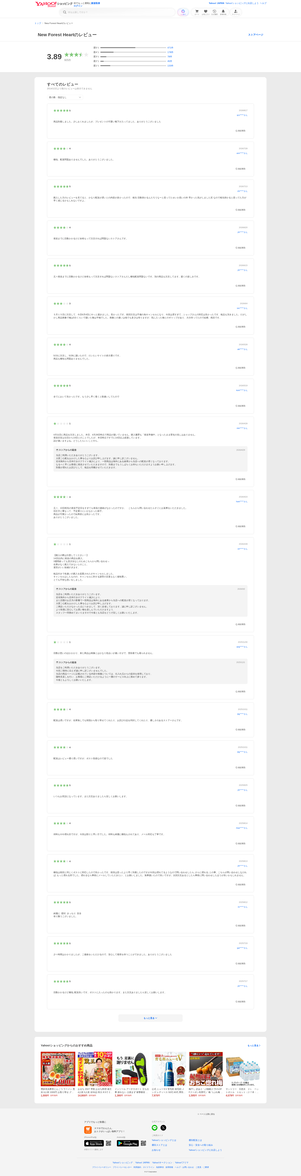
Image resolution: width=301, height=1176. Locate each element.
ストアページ (255, 34)
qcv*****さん (242, 115)
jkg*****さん (242, 714)
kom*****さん (242, 390)
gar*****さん (242, 948)
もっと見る (253, 1045)
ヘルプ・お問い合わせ (184, 1167)
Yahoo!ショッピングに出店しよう (242, 3)
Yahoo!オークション (162, 1162)
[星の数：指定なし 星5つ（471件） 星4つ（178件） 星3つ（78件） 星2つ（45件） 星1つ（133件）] (65, 97)
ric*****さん (243, 907)
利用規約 (137, 1167)
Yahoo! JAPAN (216, 3)
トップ (37, 23)
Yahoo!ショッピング (123, 1162)
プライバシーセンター (122, 1167)
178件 (170, 52)
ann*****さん (242, 153)
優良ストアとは (159, 1145)
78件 (169, 56)
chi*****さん (242, 191)
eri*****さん (243, 549)
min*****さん (242, 428)
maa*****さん (242, 828)
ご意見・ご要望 (202, 1167)
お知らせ (156, 1150)
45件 (169, 61)
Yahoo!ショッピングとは (164, 1140)
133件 (170, 65)
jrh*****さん (243, 232)
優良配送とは (195, 1140)
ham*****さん (242, 501)
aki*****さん (242, 349)
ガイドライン (148, 1167)
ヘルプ (263, 3)
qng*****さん (242, 647)
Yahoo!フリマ (181, 1162)
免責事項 (160, 1167)
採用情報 (169, 1167)
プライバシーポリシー (101, 1167)
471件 (170, 47)
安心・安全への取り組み (201, 1145)
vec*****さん (242, 308)
